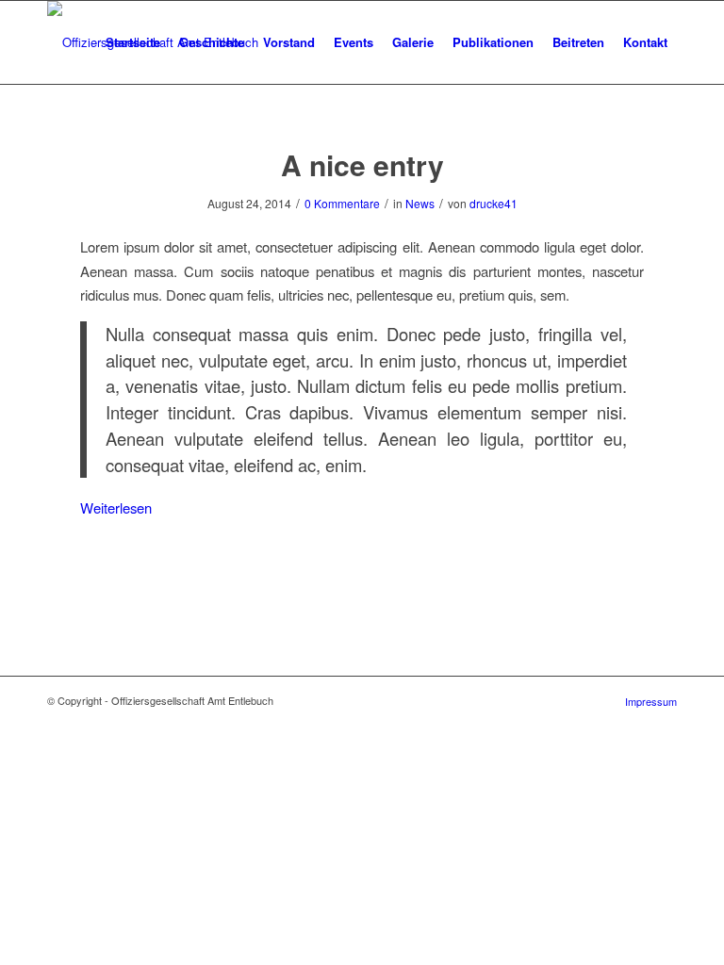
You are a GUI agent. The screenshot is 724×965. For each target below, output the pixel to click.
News (420, 203)
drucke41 (493, 203)
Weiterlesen (116, 507)
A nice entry (362, 164)
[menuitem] (133, 42)
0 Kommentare (342, 203)
